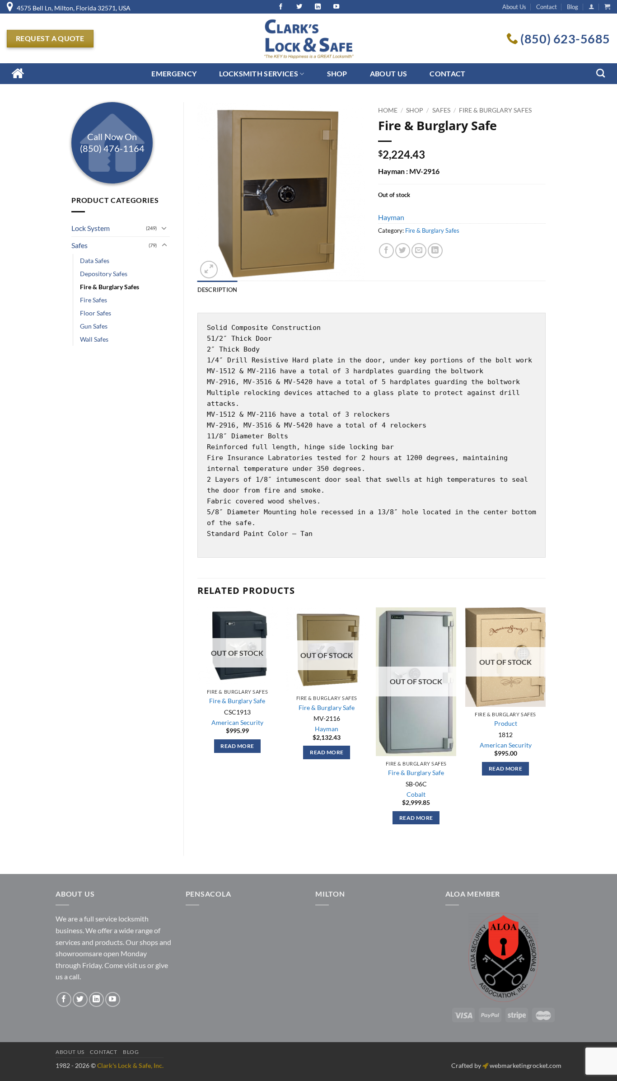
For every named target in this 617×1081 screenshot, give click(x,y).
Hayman (391, 217)
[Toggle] (164, 227)
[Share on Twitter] (402, 250)
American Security (237, 722)
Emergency (173, 73)
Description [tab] (217, 289)
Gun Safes (94, 326)
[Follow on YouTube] (112, 999)
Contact (546, 6)
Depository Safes (103, 273)
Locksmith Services (258, 73)
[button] (591, 6)
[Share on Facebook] (386, 250)
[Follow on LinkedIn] (96, 999)
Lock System (90, 228)
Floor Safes (95, 313)
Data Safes (94, 260)
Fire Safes (93, 300)
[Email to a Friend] (418, 250)
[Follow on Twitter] (80, 999)
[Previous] (198, 724)
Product (505, 723)
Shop (337, 73)
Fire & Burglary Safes (109, 287)
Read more (237, 746)
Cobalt (416, 794)
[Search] (600, 73)
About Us (514, 6)
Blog (572, 6)
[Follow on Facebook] (63, 999)
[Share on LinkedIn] (435, 250)
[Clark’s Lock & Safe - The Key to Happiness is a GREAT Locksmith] (308, 38)
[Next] (545, 724)
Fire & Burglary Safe (237, 701)
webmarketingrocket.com (525, 1065)
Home (387, 110)
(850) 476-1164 (112, 148)
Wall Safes (94, 339)
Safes (79, 245)
